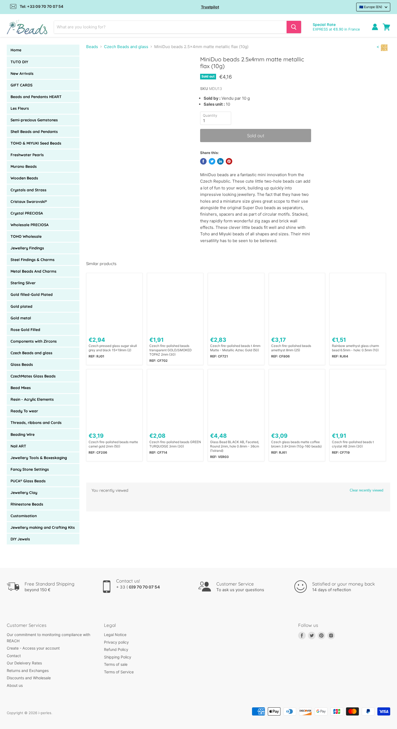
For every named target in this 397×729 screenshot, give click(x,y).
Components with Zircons (34, 341)
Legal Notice (115, 634)
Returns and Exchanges (28, 670)
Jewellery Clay (24, 492)
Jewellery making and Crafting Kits (43, 527)
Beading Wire (23, 434)
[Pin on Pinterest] (229, 161)
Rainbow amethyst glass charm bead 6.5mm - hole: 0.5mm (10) (355, 348)
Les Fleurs (20, 108)
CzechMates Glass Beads (33, 376)
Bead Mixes (21, 387)
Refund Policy (116, 649)
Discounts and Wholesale (29, 678)
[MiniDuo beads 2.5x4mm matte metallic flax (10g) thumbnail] (96, 71)
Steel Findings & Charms (33, 259)
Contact (14, 655)
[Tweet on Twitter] (212, 161)
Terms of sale (115, 664)
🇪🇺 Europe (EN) (370, 7)
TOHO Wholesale (26, 236)
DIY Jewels (20, 539)
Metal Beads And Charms (33, 271)
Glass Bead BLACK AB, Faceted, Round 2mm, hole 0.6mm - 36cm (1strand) (234, 446)
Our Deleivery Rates (24, 663)
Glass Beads (22, 364)
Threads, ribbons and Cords (36, 422)
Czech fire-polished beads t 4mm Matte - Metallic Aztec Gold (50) (235, 348)
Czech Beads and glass (31, 352)
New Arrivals (22, 73)
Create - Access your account (33, 648)
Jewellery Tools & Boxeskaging (39, 457)
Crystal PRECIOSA (27, 213)
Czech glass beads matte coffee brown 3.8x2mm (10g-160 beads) (296, 444)
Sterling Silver (23, 282)
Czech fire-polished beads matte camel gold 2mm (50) (113, 444)
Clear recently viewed (366, 490)
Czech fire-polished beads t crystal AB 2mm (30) (353, 444)
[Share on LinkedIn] (220, 161)
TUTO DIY (19, 61)
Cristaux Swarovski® (29, 201)
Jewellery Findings (27, 248)
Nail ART (18, 446)
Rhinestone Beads (27, 504)
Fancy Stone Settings (30, 469)
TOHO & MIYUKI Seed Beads (36, 143)
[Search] (294, 27)
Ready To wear (24, 411)
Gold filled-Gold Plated (32, 294)
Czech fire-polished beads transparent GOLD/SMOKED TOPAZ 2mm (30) (170, 350)
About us (15, 685)
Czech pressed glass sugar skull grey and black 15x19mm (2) (113, 348)
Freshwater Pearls (27, 154)
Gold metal (21, 318)
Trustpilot (210, 7)
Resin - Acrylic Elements (32, 399)
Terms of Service (119, 672)
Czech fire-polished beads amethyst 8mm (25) (291, 348)
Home (16, 50)
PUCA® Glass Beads (28, 481)
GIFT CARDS (21, 85)
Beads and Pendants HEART (36, 96)
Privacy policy (116, 642)
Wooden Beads (24, 178)
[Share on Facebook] (203, 161)
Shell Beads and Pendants (34, 131)
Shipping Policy (117, 657)
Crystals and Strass (28, 190)
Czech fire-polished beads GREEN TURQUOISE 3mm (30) (175, 444)
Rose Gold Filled (25, 329)
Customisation (24, 515)
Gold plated (21, 306)
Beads (92, 46)
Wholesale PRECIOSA (30, 224)
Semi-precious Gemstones (34, 120)
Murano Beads (24, 166)
